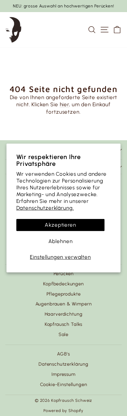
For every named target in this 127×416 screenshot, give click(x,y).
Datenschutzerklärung (63, 364)
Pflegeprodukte (64, 294)
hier (64, 104)
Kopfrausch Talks (64, 324)
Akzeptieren (60, 225)
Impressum (63, 374)
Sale (63, 334)
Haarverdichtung (64, 314)
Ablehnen (60, 241)
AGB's (63, 354)
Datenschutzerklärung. (45, 208)
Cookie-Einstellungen (63, 384)
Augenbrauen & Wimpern (63, 304)
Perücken (64, 273)
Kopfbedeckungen (63, 284)
